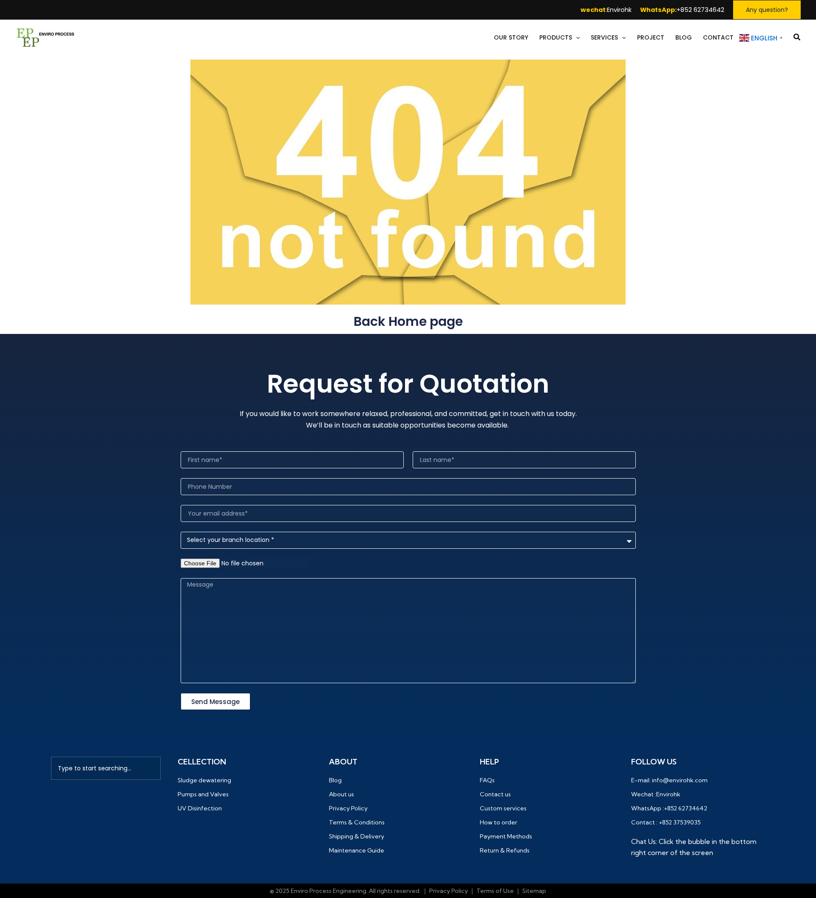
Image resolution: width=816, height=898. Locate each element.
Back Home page (408, 321)
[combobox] (106, 768)
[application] (576, 37)
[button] (767, 9)
